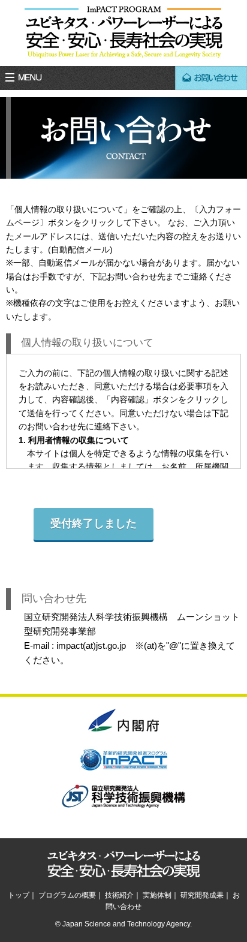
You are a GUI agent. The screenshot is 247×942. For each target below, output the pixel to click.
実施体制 (157, 895)
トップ (18, 895)
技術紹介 (119, 895)
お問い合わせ (211, 78)
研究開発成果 (202, 895)
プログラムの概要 (67, 895)
